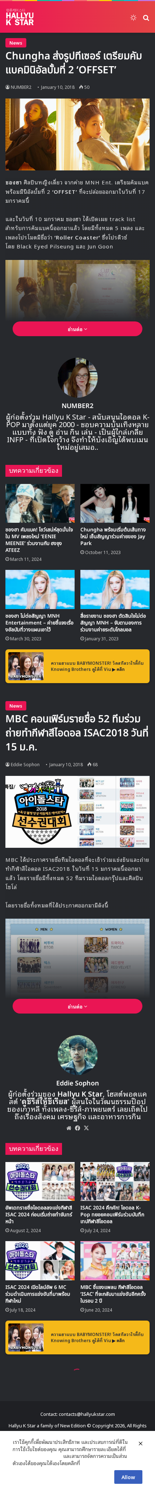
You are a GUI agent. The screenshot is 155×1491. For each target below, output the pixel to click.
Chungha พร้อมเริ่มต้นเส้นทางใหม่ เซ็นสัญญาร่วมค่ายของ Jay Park (113, 536)
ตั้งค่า (87, 1463)
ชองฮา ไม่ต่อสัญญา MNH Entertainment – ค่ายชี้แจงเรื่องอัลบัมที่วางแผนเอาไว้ (39, 623)
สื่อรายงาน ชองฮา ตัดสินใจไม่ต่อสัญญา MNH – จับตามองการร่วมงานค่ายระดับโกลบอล (113, 623)
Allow (128, 1477)
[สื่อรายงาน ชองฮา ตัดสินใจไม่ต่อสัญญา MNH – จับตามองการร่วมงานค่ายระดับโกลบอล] (115, 589)
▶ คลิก (118, 669)
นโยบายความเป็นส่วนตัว (37, 1455)
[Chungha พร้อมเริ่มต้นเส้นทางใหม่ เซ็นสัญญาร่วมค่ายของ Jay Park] (115, 503)
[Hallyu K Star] (19, 17)
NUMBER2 (21, 86)
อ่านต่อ (76, 329)
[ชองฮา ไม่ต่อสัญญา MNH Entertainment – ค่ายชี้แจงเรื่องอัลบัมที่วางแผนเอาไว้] (40, 589)
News (15, 42)
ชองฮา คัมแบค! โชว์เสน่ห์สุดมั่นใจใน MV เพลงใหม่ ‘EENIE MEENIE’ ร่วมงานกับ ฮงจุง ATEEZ (39, 540)
